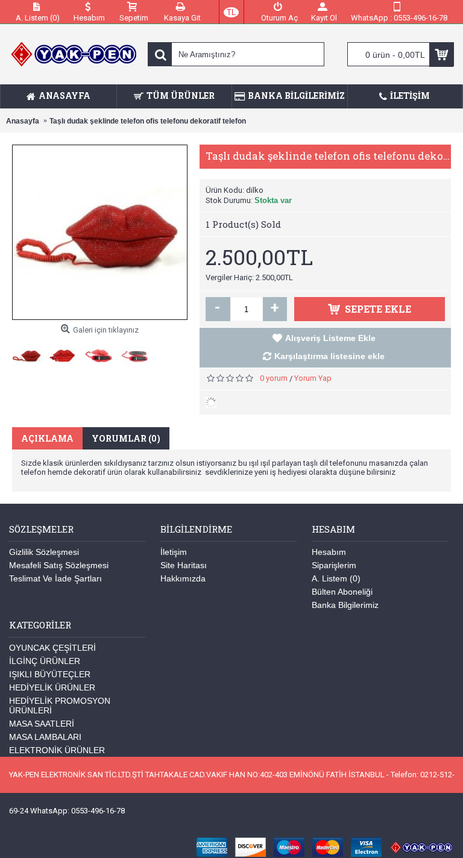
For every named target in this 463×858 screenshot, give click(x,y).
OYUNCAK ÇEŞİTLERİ (52, 648)
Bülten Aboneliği (342, 592)
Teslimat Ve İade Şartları (55, 578)
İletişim (173, 552)
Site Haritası (183, 565)
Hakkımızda (183, 578)
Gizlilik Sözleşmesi (44, 552)
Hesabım (329, 552)
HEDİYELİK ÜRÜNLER (52, 687)
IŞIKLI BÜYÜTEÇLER (49, 674)
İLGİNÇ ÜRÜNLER (44, 661)
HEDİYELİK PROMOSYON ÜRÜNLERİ (59, 705)
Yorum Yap (313, 378)
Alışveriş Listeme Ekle (330, 338)
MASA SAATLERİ (41, 723)
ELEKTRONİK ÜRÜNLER (57, 750)
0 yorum (274, 378)
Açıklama (47, 438)
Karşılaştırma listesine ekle (329, 356)
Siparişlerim (334, 565)
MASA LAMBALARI (45, 737)
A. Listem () (336, 578)
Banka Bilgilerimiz (345, 605)
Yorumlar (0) (126, 438)
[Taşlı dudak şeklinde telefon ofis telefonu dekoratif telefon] (30, 352)
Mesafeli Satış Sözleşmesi (59, 565)
